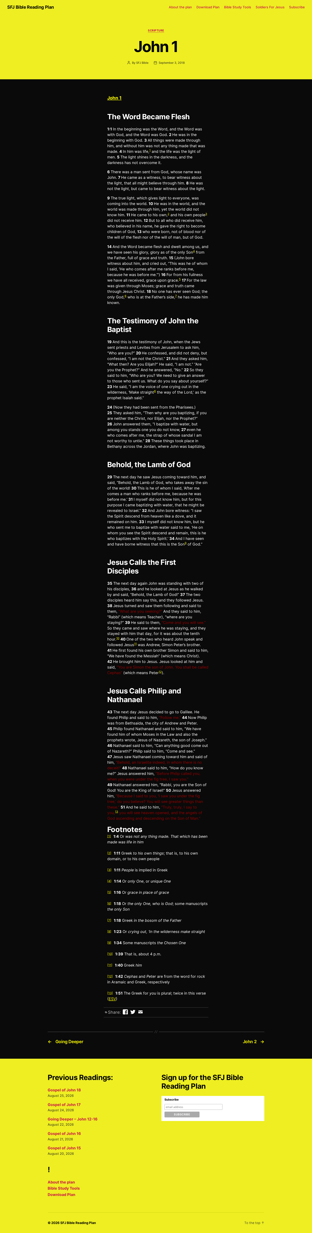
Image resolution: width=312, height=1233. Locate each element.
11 (135, 644)
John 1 (114, 98)
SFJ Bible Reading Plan (30, 7)
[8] (109, 931)
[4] (109, 881)
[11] (109, 965)
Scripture (156, 30)
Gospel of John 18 (64, 1090)
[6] (109, 903)
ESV (112, 999)
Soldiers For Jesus (270, 7)
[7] (109, 920)
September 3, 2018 (172, 62)
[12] (110, 976)
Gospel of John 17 (64, 1104)
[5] (109, 892)
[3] (109, 870)
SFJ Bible (142, 62)
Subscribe (297, 7)
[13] (110, 993)
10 (117, 638)
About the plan (180, 7)
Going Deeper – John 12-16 (73, 1119)
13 (116, 811)
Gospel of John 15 (64, 1148)
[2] (109, 853)
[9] (109, 943)
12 (160, 672)
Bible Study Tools (237, 7)
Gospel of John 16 (64, 1133)
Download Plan (208, 7)
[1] (109, 836)
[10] (110, 954)
